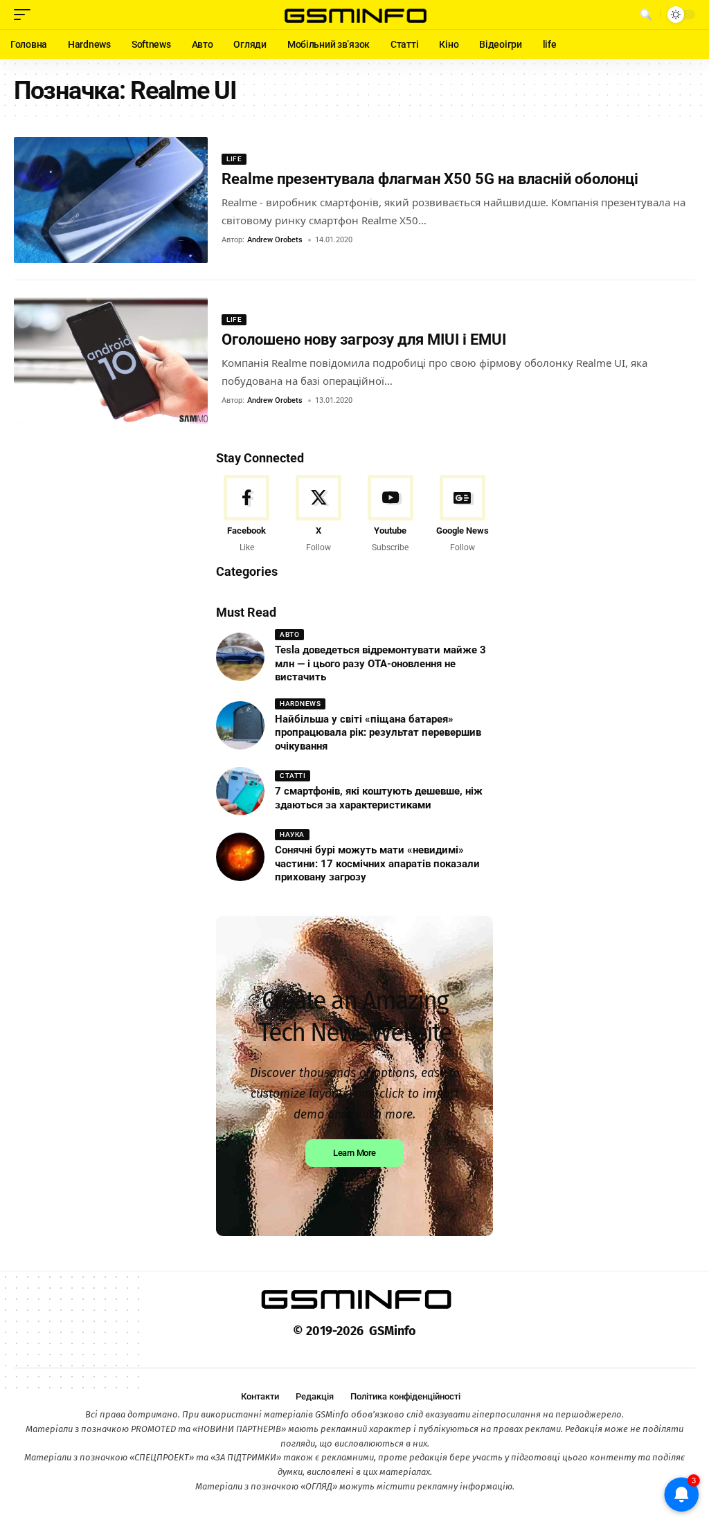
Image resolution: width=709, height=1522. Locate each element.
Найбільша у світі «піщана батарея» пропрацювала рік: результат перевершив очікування (378, 732)
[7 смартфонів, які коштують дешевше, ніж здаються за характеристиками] (240, 791)
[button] (25, 14)
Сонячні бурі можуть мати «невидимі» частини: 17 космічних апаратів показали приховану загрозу (377, 863)
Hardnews (300, 703)
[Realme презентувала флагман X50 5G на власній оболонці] (111, 200)
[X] (319, 514)
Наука (292, 834)
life (234, 159)
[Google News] (462, 514)
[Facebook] (247, 514)
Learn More (354, 1153)
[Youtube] (391, 514)
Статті (292, 775)
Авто (289, 634)
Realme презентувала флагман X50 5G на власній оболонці (430, 179)
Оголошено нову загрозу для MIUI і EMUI (364, 339)
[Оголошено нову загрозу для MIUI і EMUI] (111, 361)
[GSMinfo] (354, 14)
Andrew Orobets (275, 239)
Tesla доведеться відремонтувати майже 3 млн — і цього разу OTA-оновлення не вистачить (380, 663)
